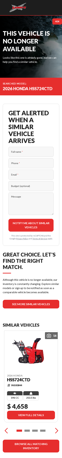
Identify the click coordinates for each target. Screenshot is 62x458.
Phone (15, 163)
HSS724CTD (18, 379)
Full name (17, 151)
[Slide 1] (19, 431)
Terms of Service (39, 238)
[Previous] (6, 430)
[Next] (55, 430)
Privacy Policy (22, 238)
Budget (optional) (20, 186)
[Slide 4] (43, 431)
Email (14, 174)
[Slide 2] (27, 431)
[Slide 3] (35, 431)
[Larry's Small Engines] (18, 7)
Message (16, 196)
